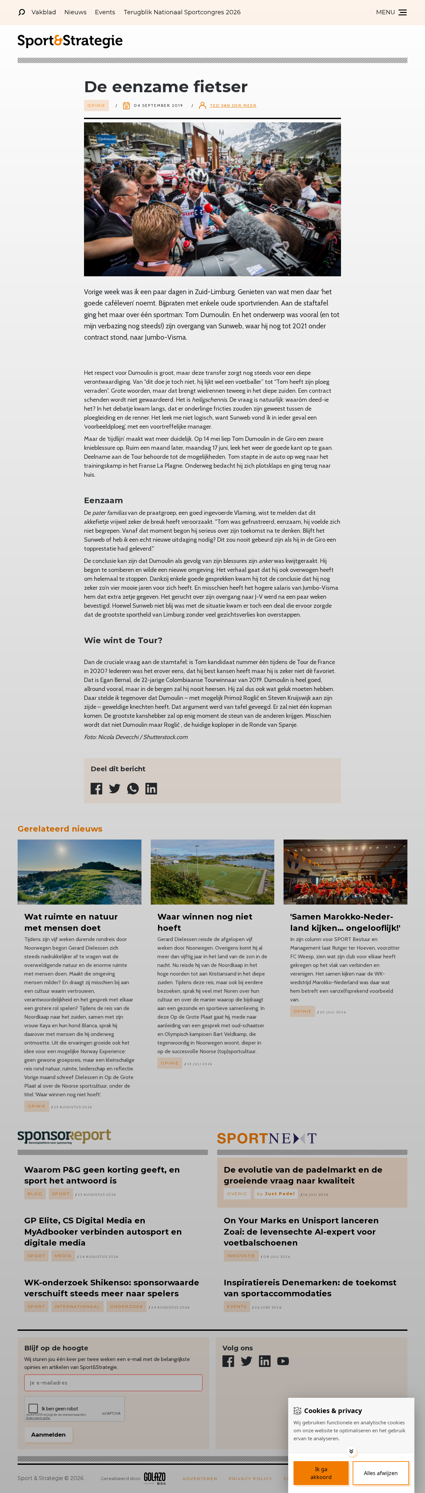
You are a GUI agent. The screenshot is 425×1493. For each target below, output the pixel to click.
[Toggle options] (351, 1451)
